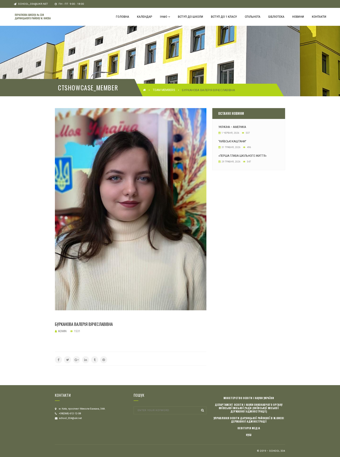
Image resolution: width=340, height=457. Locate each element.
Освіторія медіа (248, 428)
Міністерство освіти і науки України (249, 398)
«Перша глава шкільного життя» (242, 155)
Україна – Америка (232, 127)
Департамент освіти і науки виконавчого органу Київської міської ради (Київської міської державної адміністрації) (249, 408)
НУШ (249, 435)
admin (62, 331)
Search (202, 410)
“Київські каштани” (232, 141)
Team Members (164, 90)
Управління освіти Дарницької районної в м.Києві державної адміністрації (248, 419)
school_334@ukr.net (33, 3)
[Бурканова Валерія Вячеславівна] (130, 209)
